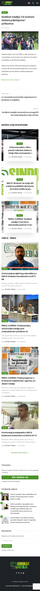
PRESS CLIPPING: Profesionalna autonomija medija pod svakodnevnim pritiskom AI (16, 328)
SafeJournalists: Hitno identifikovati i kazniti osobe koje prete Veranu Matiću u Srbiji (23, 496)
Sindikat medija (17, 157)
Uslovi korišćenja (27, 586)
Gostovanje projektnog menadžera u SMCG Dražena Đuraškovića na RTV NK (19, 276)
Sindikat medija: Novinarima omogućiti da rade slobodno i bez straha (20, 113)
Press (5, 12)
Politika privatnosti (13, 586)
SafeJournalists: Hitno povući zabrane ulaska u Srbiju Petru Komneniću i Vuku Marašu (20, 150)
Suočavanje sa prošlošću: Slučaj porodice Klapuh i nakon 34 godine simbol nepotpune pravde (23, 520)
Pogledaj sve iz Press (19, 453)
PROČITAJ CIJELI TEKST (11, 80)
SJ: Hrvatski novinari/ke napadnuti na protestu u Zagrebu (19, 98)
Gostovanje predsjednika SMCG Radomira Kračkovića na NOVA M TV (19, 434)
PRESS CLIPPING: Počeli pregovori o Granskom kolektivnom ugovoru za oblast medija (18, 381)
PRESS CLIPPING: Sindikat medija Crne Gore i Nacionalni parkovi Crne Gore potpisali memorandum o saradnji (20, 222)
